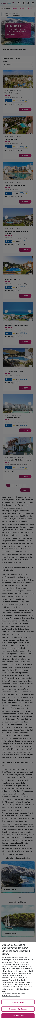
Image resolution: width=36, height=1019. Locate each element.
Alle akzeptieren (18, 1016)
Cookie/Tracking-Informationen (11, 996)
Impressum (21, 993)
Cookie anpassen (18, 1002)
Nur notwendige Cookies (18, 1009)
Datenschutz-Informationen (9, 993)
